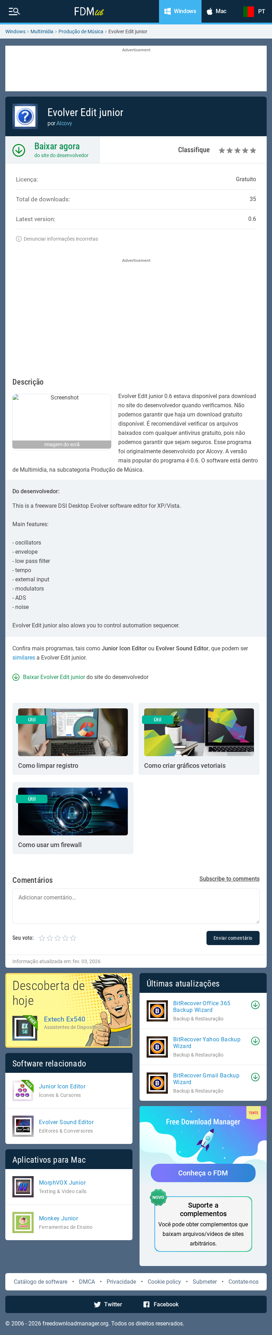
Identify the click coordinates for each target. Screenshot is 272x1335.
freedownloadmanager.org (75, 1323)
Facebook (166, 1304)
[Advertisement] (136, 69)
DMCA (87, 1281)
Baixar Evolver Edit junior (54, 677)
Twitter (113, 1304)
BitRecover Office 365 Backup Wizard (201, 1006)
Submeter (205, 1281)
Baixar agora (57, 146)
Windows (15, 31)
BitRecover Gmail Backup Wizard (206, 1079)
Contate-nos (243, 1281)
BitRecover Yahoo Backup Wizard (206, 1042)
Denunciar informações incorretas (61, 239)
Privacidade (121, 1281)
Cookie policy (164, 1281)
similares (23, 657)
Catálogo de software (40, 1281)
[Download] (255, 1005)
